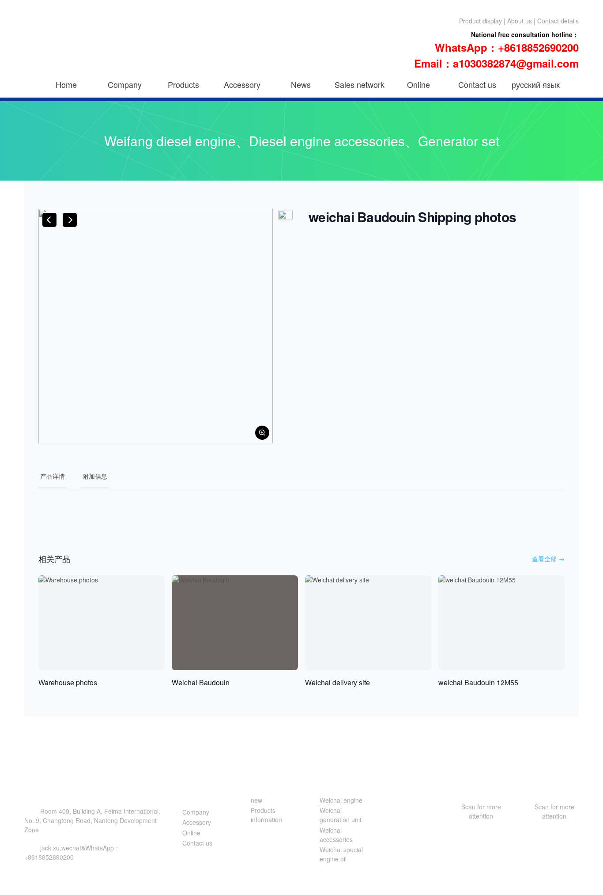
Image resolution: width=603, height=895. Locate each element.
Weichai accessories (336, 835)
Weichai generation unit (341, 815)
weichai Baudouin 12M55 (478, 682)
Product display (480, 20)
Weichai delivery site (337, 682)
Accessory (242, 84)
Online (418, 84)
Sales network (359, 84)
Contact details (558, 20)
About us (519, 20)
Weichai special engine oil (341, 854)
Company (125, 84)
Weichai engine (341, 800)
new (256, 800)
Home (66, 84)
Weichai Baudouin (201, 682)
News (301, 84)
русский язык (536, 84)
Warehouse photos (67, 682)
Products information (266, 815)
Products (183, 84)
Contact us (477, 84)
